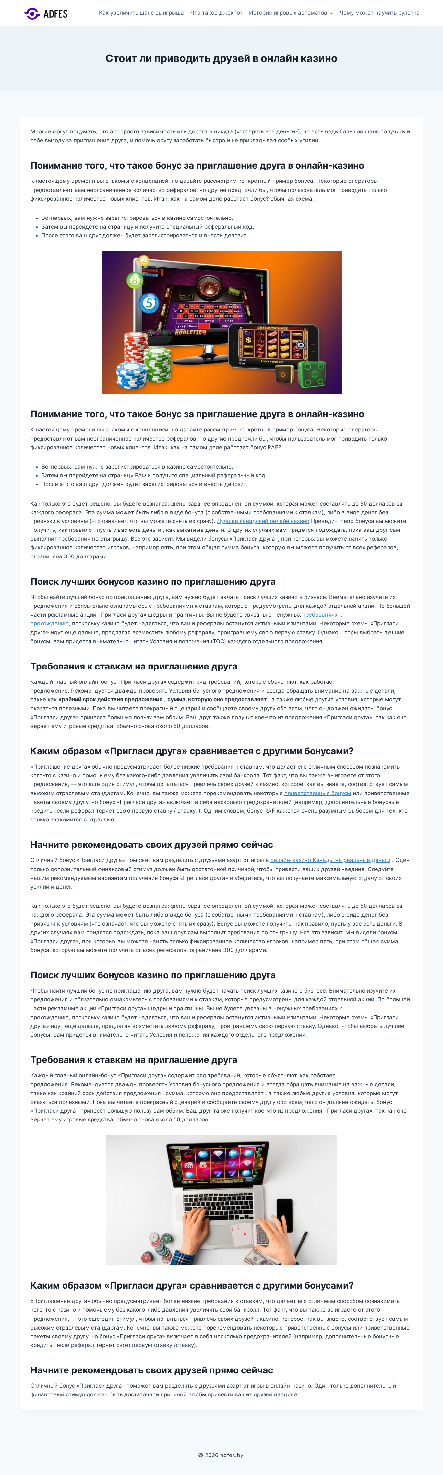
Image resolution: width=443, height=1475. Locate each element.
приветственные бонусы (317, 793)
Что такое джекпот (216, 12)
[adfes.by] (52, 13)
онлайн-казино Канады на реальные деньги (330, 860)
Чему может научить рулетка (380, 12)
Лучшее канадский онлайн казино (263, 521)
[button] (331, 13)
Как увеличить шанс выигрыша (141, 12)
